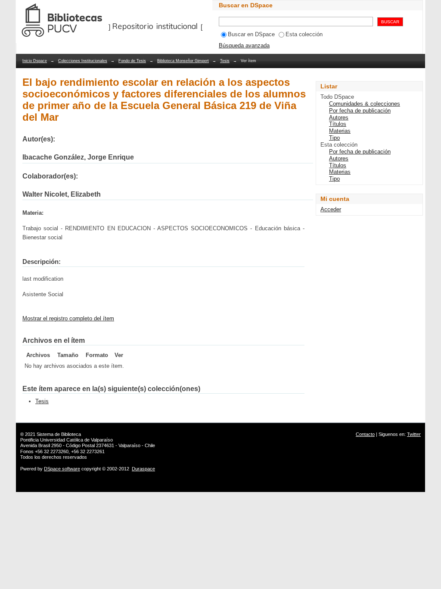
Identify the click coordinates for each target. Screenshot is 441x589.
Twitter (414, 434)
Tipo (334, 138)
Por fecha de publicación (360, 110)
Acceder (330, 209)
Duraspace (143, 468)
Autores (338, 117)
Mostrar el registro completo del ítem (68, 318)
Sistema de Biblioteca (59, 434)
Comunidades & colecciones (364, 103)
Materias (340, 131)
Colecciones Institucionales (82, 61)
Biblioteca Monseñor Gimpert (183, 61)
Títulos (337, 124)
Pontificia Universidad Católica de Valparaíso (66, 439)
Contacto (365, 434)
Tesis (225, 61)
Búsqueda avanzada (244, 45)
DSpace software (62, 468)
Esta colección (304, 34)
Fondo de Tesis (132, 61)
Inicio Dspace (34, 61)
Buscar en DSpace (251, 34)
